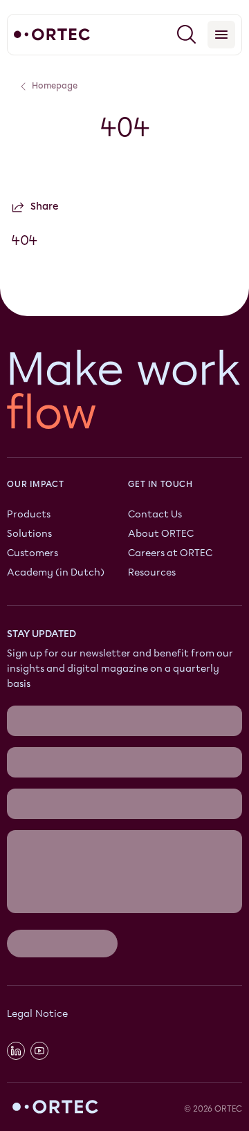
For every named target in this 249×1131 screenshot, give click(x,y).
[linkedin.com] (16, 1050)
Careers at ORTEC (170, 553)
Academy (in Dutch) (55, 572)
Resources (152, 572)
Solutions (29, 534)
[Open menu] (221, 34)
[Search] (186, 34)
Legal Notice (37, 1014)
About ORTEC (161, 534)
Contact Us (155, 514)
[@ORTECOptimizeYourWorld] (39, 1050)
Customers (32, 553)
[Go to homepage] (52, 35)
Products (28, 514)
